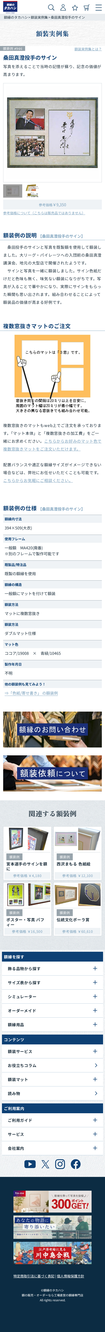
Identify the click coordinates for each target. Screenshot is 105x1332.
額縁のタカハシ (16, 17)
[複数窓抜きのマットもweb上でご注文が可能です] (52, 373)
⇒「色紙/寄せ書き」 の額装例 (31, 693)
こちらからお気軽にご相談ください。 (38, 480)
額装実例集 (39, 17)
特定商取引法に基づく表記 (33, 1275)
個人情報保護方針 (70, 1275)
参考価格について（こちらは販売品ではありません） (44, 212)
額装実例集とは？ (88, 48)
